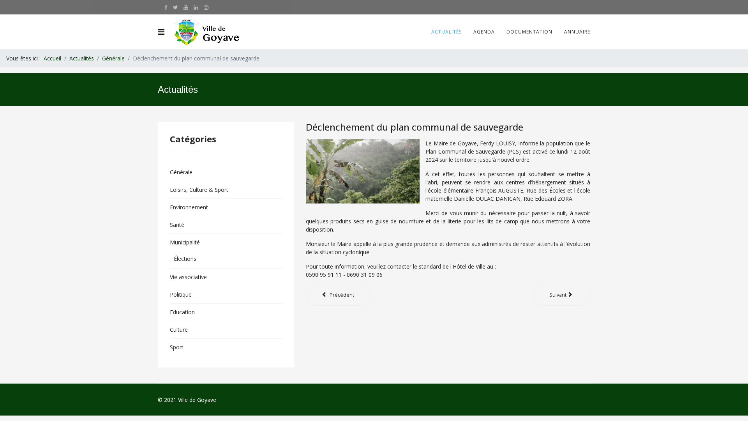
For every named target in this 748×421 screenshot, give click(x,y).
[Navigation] (161, 32)
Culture (179, 329)
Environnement (189, 207)
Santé (177, 224)
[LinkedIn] (196, 7)
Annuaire (577, 31)
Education (182, 312)
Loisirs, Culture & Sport (199, 189)
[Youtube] (185, 7)
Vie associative (188, 277)
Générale (181, 172)
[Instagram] (206, 7)
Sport (176, 347)
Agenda (484, 31)
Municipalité (185, 242)
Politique (181, 294)
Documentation (529, 31)
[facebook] (166, 7)
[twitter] (175, 7)
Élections (185, 258)
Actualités (446, 31)
